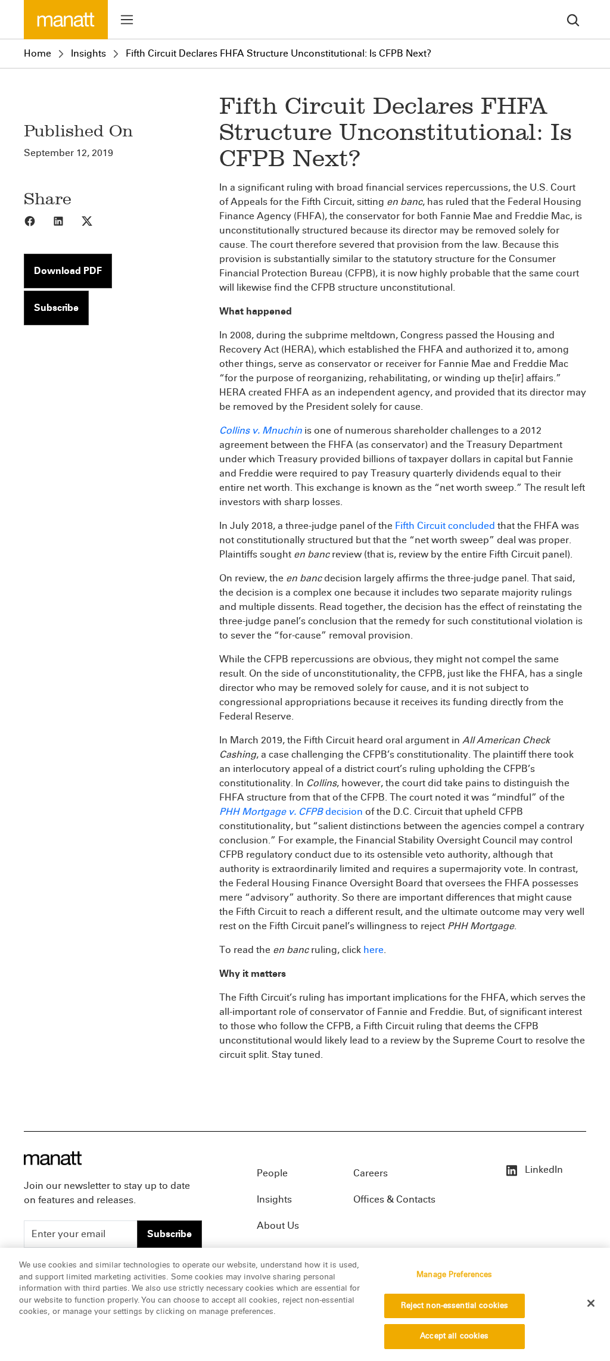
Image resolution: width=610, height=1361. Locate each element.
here (373, 949)
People (272, 1173)
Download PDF (68, 270)
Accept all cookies (454, 1336)
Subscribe (56, 307)
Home (37, 53)
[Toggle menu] (127, 19)
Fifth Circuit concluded (445, 525)
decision (344, 811)
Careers (370, 1173)
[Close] (591, 1303)
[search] (573, 19)
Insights (88, 53)
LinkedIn (542, 1169)
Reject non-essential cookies (455, 1305)
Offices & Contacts (394, 1199)
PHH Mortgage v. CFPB (272, 811)
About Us (278, 1225)
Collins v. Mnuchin (260, 430)
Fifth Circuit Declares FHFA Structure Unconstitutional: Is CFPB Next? (278, 53)
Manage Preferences (454, 1274)
